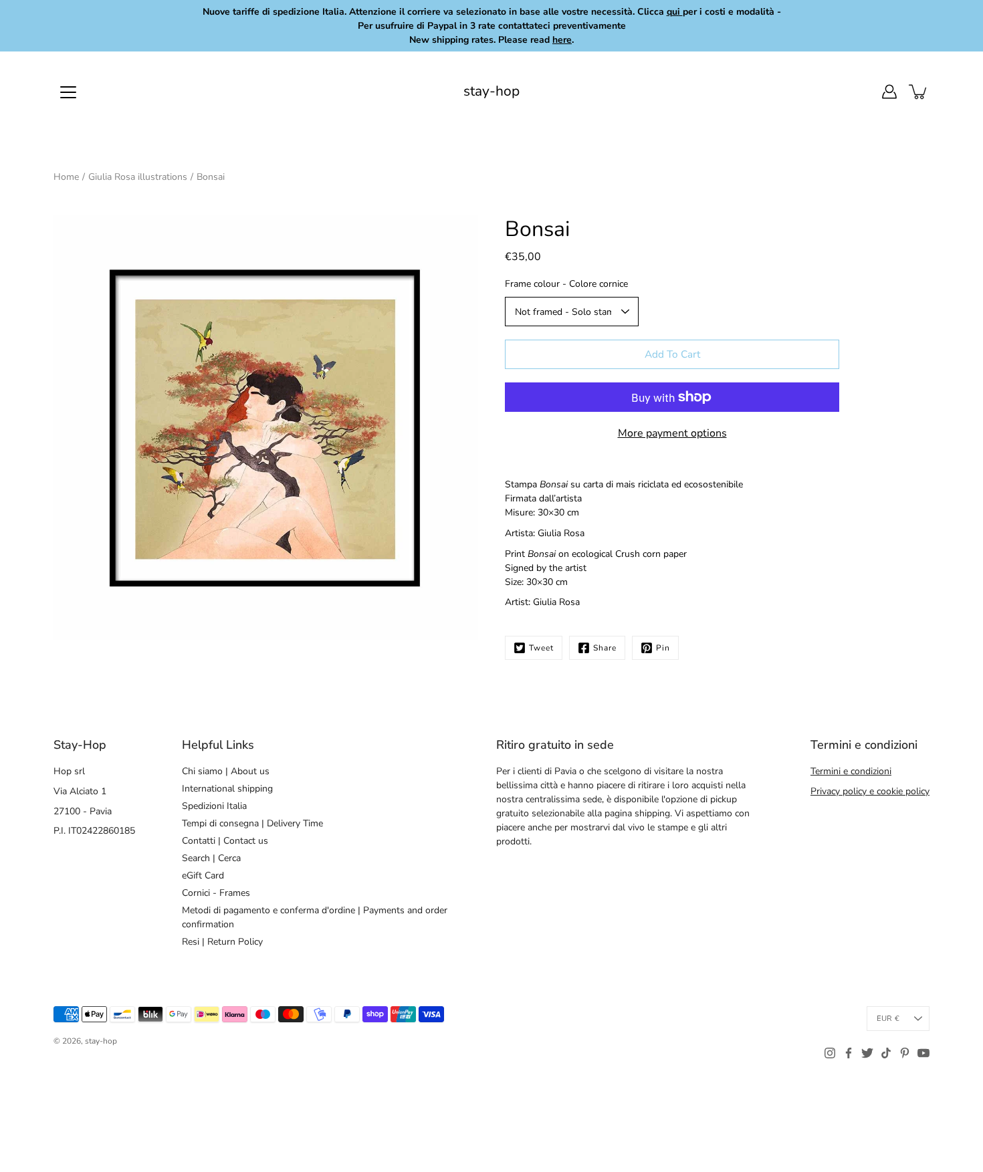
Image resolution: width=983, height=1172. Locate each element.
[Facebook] (849, 1053)
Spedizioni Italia (214, 806)
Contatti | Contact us (225, 840)
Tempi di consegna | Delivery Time (252, 823)
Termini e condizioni (850, 771)
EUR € (888, 1019)
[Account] (889, 91)
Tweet (541, 647)
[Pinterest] (905, 1053)
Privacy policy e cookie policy (870, 791)
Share (605, 647)
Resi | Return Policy (222, 941)
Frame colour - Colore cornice (566, 283)
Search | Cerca (211, 858)
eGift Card (203, 875)
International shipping (227, 788)
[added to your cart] (919, 91)
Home (66, 176)
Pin (663, 647)
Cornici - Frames (216, 893)
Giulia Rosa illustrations (137, 176)
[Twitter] (867, 1053)
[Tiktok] (886, 1053)
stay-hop (491, 91)
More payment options (672, 433)
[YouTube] (923, 1053)
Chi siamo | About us (225, 771)
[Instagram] (830, 1053)
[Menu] (68, 92)
